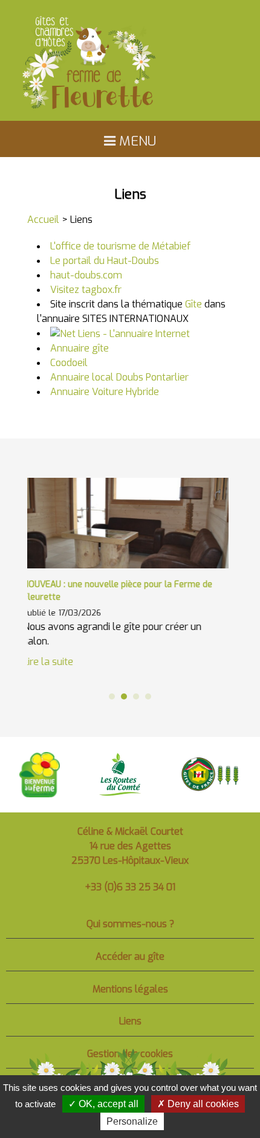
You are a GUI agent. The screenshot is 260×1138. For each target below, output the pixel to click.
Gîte (193, 304)
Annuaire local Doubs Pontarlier (119, 377)
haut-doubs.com (86, 275)
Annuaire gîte (79, 348)
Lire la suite (217, 649)
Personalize (132, 1121)
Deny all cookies (202, 1104)
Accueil (43, 219)
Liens (130, 1021)
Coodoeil (69, 362)
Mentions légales (130, 989)
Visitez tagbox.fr (86, 289)
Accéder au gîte (130, 956)
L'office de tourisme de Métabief (120, 246)
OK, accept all (107, 1104)
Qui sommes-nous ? (130, 924)
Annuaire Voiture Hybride (104, 391)
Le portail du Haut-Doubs (104, 260)
